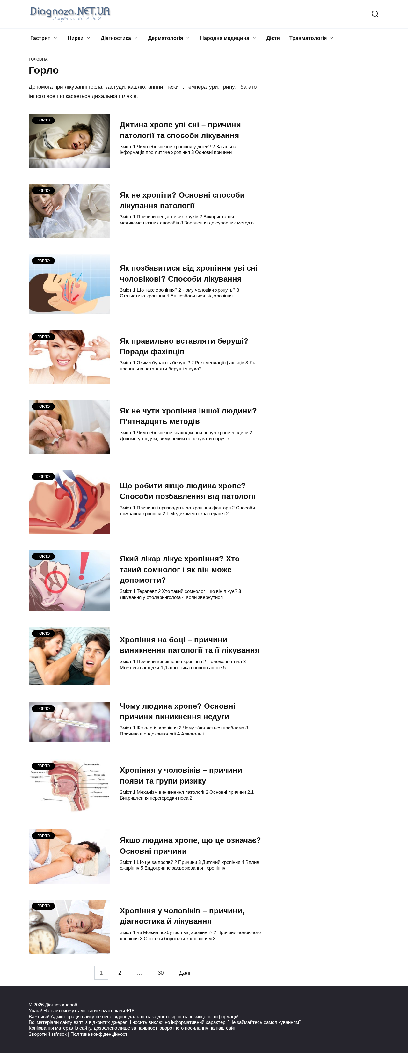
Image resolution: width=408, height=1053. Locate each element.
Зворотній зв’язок (48, 1034)
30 (161, 973)
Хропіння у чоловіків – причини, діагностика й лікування (182, 915)
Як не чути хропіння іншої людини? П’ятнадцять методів (188, 416)
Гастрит (40, 38)
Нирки (76, 38)
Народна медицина (224, 38)
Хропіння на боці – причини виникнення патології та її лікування (189, 644)
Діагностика (116, 38)
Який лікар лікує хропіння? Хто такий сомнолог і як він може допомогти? (180, 570)
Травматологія (308, 38)
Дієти (273, 38)
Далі (184, 973)
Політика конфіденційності (99, 1034)
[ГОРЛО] (69, 165)
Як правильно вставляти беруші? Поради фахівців (184, 346)
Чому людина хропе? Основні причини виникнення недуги (178, 711)
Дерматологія (165, 38)
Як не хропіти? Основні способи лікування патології (182, 200)
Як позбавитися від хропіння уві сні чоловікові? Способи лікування (189, 273)
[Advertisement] (331, 165)
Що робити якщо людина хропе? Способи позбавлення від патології (188, 491)
